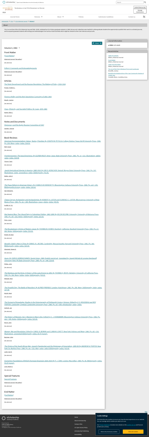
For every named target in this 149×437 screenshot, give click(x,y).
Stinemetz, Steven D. (10, 249)
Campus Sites (78, 424)
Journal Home (14, 17)
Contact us (131, 17)
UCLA (4, 12)
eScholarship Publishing (81, 431)
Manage (140, 11)
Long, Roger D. (8, 366)
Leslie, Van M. (8, 352)
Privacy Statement (105, 425)
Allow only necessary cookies (109, 432)
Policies (81, 17)
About (59, 17)
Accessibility (78, 434)
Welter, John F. (8, 176)
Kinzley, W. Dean (9, 235)
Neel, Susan (7, 147)
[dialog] (121, 424)
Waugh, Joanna (8, 100)
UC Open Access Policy (80, 427)
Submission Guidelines (105, 17)
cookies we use (131, 425)
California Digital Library (7, 424)
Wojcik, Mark (8, 293)
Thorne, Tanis (8, 161)
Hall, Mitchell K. (8, 191)
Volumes (37, 17)
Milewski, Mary (8, 278)
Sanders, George (9, 128)
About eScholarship (80, 420)
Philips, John (8, 264)
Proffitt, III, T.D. (8, 205)
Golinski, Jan (8, 308)
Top (146, 412)
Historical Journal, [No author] (13, 59)
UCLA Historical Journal (21, 21)
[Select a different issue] (19, 48)
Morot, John (7, 322)
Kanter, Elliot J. (8, 112)
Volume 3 (31, 21)
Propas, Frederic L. (9, 88)
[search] (145, 2)
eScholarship (5, 21)
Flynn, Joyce (7, 220)
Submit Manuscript (139, 7)
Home (76, 417)
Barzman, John (8, 337)
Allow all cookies (133, 432)
